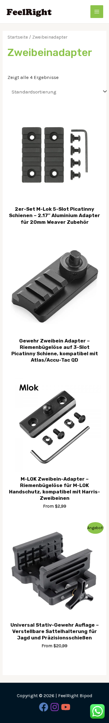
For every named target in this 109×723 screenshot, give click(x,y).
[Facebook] (43, 707)
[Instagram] (54, 707)
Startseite (18, 37)
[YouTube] (65, 707)
